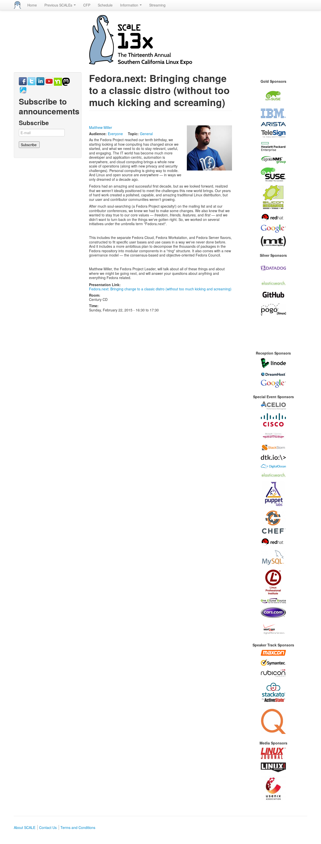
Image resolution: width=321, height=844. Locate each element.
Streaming (157, 5)
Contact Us (48, 827)
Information (129, 5)
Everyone (115, 133)
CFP (86, 5)
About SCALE (24, 827)
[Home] (17, 5)
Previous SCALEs (58, 5)
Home (32, 5)
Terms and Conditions (77, 827)
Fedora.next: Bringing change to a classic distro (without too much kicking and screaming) (160, 288)
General (146, 133)
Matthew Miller (100, 127)
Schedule (105, 5)
